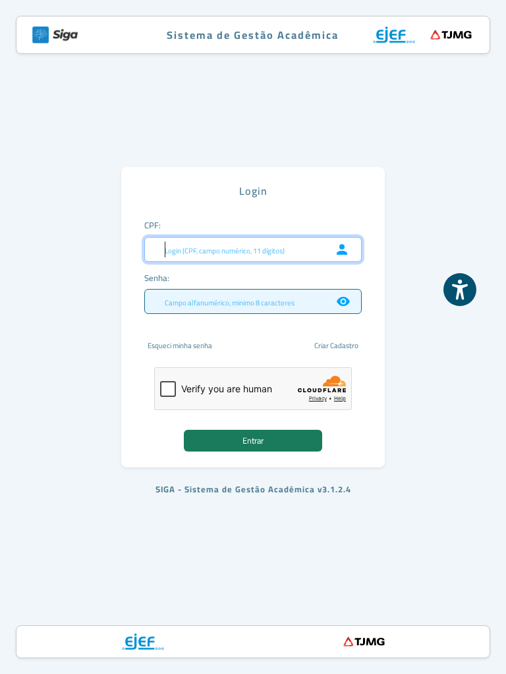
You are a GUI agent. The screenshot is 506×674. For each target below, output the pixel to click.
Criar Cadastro (336, 345)
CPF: (152, 225)
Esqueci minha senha (180, 345)
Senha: (156, 278)
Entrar (253, 440)
